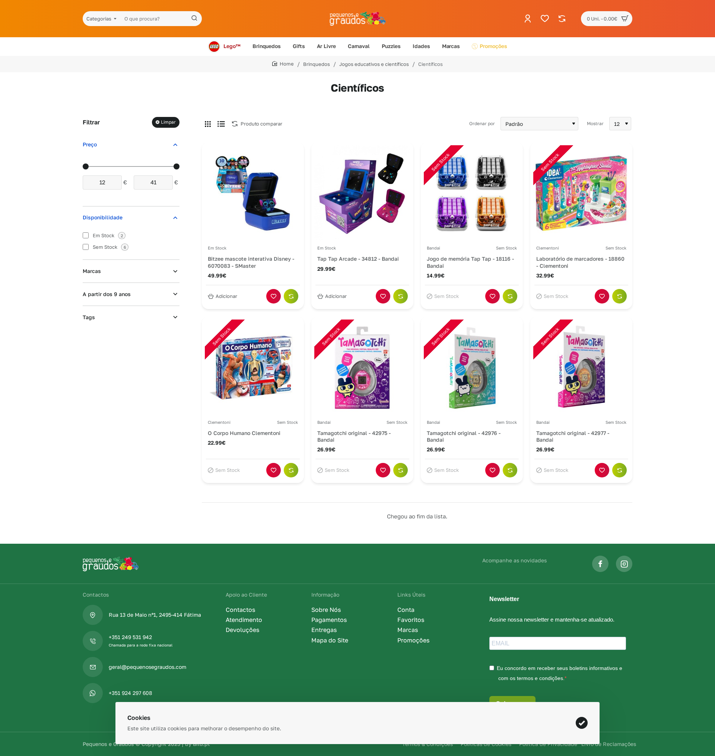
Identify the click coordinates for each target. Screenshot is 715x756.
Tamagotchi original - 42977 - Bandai (572, 436)
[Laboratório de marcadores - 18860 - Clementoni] (581, 193)
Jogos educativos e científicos (374, 64)
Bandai (433, 248)
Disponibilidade (103, 218)
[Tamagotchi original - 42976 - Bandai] (472, 368)
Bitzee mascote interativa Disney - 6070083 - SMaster (251, 262)
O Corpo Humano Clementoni (244, 433)
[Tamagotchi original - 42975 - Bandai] (362, 368)
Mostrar (595, 123)
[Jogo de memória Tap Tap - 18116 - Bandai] (472, 193)
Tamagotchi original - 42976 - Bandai (463, 436)
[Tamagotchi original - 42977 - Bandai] (581, 368)
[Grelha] (208, 124)
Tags (89, 317)
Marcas (92, 271)
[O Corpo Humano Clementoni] (253, 368)
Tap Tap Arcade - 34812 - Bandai (358, 258)
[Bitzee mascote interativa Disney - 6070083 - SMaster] (253, 193)
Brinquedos (316, 64)
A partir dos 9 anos (107, 294)
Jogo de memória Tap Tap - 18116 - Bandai (470, 262)
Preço (90, 145)
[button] (223, 296)
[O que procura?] (194, 18)
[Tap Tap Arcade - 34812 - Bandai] (362, 193)
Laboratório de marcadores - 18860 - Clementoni (580, 262)
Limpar (168, 122)
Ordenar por (482, 123)
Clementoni (547, 248)
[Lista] (221, 124)
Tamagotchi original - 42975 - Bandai (354, 436)
